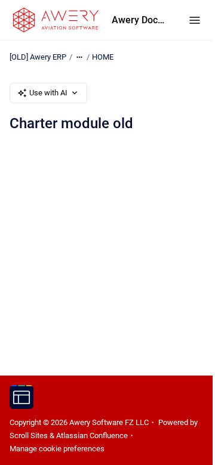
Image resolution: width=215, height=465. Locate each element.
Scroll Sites (29, 435)
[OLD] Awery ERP (38, 56)
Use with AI (48, 92)
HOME (102, 56)
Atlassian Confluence (92, 435)
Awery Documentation (138, 20)
